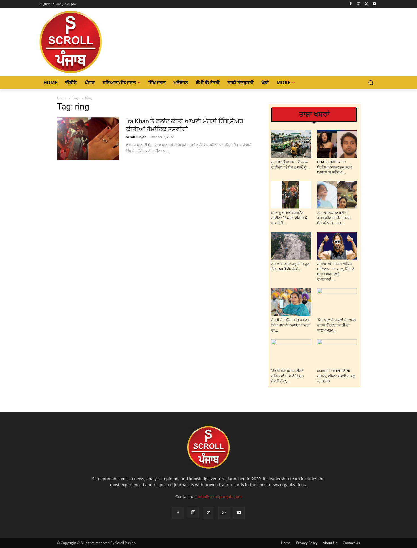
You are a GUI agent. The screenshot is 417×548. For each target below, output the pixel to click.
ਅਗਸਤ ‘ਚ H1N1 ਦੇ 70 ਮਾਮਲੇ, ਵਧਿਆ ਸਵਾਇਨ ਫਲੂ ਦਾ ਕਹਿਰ (336, 376)
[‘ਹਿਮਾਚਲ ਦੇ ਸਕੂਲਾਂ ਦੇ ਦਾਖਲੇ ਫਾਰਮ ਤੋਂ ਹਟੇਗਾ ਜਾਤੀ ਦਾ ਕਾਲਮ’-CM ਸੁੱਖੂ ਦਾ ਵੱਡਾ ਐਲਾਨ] (337, 302)
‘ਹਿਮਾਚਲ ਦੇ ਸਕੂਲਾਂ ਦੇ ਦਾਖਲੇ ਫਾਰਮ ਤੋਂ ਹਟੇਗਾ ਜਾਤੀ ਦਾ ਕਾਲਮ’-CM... (336, 325)
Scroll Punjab (136, 137)
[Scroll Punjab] (90, 42)
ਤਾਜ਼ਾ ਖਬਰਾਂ (314, 114)
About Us (330, 542)
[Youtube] (374, 4)
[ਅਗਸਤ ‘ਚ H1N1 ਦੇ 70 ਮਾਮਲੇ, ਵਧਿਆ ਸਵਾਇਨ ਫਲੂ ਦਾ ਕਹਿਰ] (337, 353)
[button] (371, 82)
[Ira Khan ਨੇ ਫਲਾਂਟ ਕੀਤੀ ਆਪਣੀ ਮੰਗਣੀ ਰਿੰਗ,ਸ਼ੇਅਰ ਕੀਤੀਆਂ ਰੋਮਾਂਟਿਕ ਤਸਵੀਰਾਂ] (88, 138)
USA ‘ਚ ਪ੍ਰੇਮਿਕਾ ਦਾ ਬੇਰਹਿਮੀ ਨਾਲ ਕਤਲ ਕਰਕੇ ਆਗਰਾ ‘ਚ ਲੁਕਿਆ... (334, 167)
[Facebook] (351, 4)
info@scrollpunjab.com (220, 496)
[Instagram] (358, 4)
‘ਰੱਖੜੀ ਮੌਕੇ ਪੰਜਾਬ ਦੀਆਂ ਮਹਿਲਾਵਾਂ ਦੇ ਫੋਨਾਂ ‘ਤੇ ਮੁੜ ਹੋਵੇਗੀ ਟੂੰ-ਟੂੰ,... (287, 376)
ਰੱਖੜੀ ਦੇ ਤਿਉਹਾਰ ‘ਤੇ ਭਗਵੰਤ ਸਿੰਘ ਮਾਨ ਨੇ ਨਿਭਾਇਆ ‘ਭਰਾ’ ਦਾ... (291, 325)
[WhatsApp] (223, 513)
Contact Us (351, 542)
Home (62, 98)
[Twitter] (366, 4)
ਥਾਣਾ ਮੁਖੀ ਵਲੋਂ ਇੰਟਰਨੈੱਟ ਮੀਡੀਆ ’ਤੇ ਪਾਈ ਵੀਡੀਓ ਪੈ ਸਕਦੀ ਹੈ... (289, 218)
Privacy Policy (306, 542)
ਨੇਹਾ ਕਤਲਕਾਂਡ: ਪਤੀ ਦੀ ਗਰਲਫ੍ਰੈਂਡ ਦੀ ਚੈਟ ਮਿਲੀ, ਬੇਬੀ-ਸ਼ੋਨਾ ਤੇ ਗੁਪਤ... (334, 218)
